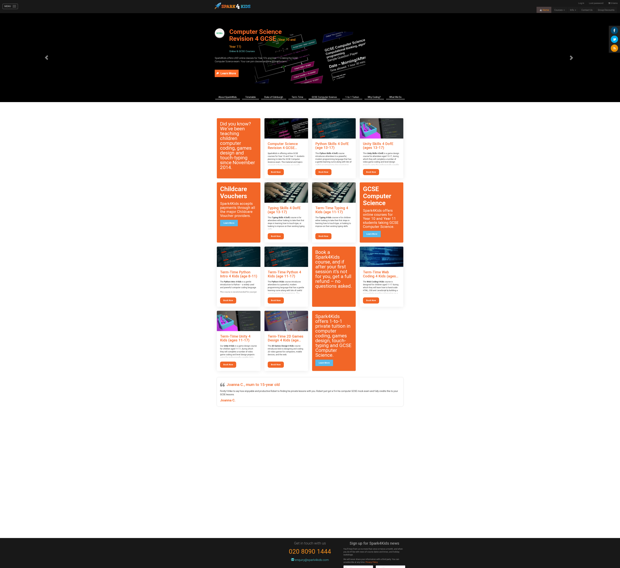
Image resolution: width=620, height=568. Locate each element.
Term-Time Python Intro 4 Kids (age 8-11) (238, 274)
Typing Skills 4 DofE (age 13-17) (284, 210)
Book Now (276, 172)
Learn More (228, 223)
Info (572, 10)
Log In (581, 3)
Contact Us (587, 10)
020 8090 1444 (310, 551)
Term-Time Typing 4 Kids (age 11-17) (331, 210)
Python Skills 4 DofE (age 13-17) (332, 146)
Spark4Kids (232, 6)
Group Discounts (606, 10)
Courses (558, 10)
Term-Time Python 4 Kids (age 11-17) (284, 274)
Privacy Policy (372, 562)
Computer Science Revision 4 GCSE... (283, 146)
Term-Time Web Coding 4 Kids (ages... (380, 274)
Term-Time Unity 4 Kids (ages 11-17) (235, 338)
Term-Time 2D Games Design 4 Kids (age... (285, 338)
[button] (46, 57)
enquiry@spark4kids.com (312, 560)
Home (546, 10)
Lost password (596, 3)
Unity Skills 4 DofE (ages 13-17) (378, 146)
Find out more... (231, 73)
